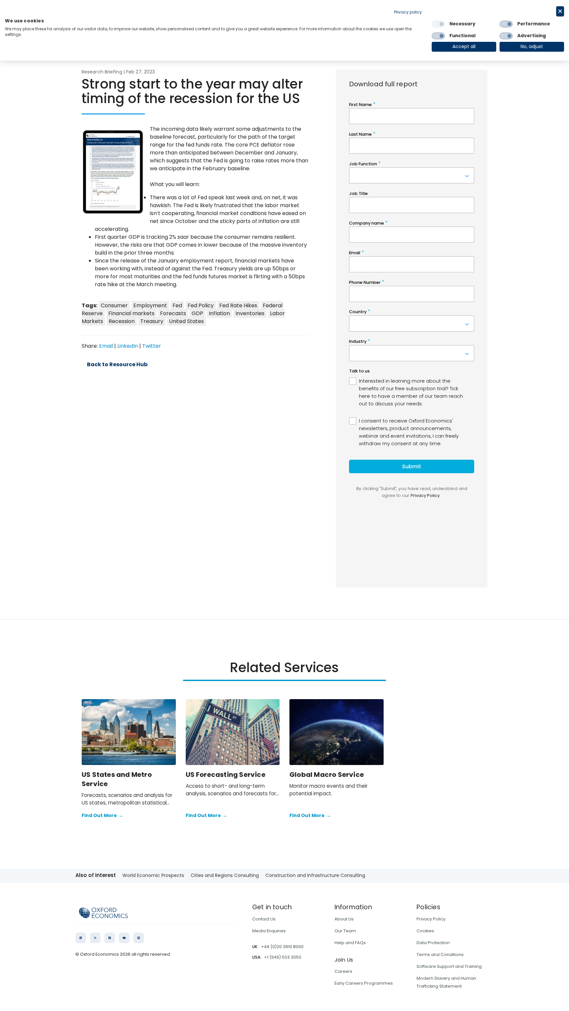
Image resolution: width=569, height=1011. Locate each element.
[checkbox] (438, 24)
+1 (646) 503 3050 (282, 957)
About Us (344, 919)
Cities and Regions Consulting (225, 875)
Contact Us (264, 919)
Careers (343, 971)
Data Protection (433, 942)
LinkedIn (127, 346)
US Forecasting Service (225, 774)
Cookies (425, 931)
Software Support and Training (449, 966)
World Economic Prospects (153, 875)
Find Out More (102, 815)
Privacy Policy (431, 919)
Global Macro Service (326, 774)
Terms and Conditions (440, 954)
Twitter (151, 346)
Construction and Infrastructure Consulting (315, 875)
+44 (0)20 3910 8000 (282, 946)
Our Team (345, 931)
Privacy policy (408, 12)
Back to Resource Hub (117, 364)
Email (106, 346)
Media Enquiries (269, 931)
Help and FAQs (350, 942)
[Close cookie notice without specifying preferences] (560, 11)
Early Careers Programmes (364, 983)
